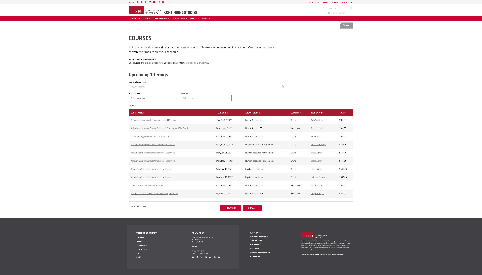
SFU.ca (343, 13)
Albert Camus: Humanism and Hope (147, 185)
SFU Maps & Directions (259, 237)
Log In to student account (342, 2)
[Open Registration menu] (169, 18)
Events (193, 18)
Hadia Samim (317, 169)
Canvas (325, 2)
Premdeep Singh (318, 144)
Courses (147, 18)
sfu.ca (131, 2)
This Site (333, 13)
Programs (135, 18)
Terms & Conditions (307, 254)
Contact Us (314, 2)
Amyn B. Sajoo (317, 193)
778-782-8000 (201, 251)
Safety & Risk (255, 233)
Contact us (198, 233)
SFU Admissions (256, 241)
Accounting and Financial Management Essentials (153, 144)
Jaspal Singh (316, 152)
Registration (161, 18)
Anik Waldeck (317, 120)
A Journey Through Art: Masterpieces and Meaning (153, 120)
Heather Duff (317, 185)
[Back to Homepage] (145, 10)
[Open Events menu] (198, 18)
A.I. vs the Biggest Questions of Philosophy (150, 136)
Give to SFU (254, 248)
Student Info (179, 18)
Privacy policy (320, 254)
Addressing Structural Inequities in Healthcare (151, 169)
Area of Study (134, 93)
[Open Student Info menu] (186, 18)
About (205, 18)
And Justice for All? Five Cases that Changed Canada (154, 193)
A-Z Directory (255, 256)
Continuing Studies (180, 12)
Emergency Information (260, 252)
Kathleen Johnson (319, 177)
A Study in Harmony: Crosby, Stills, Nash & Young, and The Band (159, 128)
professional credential (197, 62)
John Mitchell (317, 128)
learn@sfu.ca (196, 246)
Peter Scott (316, 136)
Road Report (255, 245)
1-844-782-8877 (203, 253)
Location (184, 93)
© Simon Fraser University (335, 254)
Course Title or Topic (137, 82)
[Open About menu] (209, 18)
